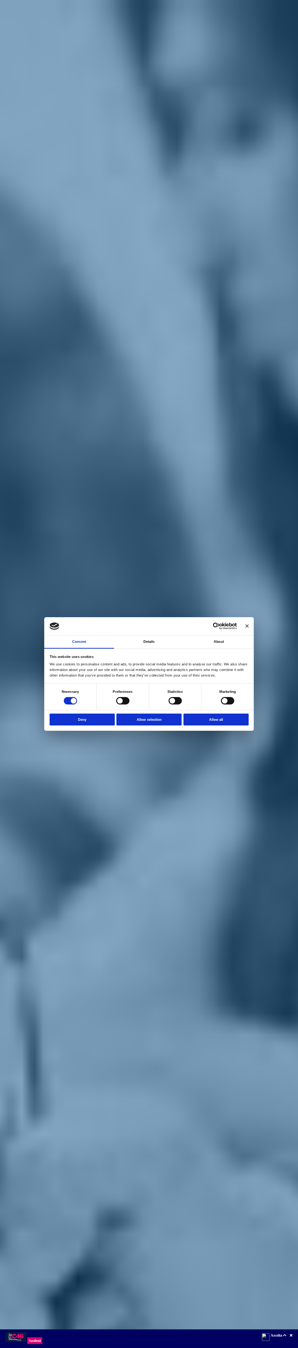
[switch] (122, 700)
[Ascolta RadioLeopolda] (266, 1337)
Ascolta (277, 1335)
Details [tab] (149, 642)
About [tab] (219, 642)
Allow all (216, 719)
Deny (82, 719)
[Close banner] (247, 626)
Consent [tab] (79, 642)
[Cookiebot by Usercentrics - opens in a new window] (216, 626)
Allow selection (149, 719)
